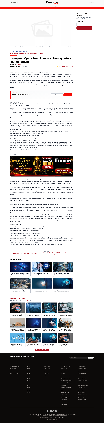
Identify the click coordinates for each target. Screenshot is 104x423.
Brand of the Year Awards (65, 366)
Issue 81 (28, 371)
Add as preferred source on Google (66, 66)
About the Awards (47, 364)
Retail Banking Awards (82, 402)
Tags (63, 417)
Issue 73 (28, 385)
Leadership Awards (81, 366)
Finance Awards (64, 404)
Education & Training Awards (66, 387)
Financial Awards (81, 397)
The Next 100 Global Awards (83, 380)
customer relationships (33, 76)
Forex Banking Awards (65, 392)
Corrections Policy (81, 390)
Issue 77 (28, 378)
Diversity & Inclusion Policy (82, 394)
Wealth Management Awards (83, 382)
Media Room (46, 373)
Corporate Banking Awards (65, 382)
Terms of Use (12, 375)
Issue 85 (28, 364)
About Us (11, 364)
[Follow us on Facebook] (52, 419)
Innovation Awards (64, 394)
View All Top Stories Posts (42, 349)
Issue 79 (28, 375)
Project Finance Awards (82, 371)
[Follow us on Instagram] (50, 419)
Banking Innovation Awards (65, 401)
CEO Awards (63, 373)
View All (28, 392)
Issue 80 (28, 373)
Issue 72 (28, 387)
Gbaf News (19, 64)
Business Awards (64, 368)
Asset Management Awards (66, 364)
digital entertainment (33, 137)
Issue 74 (28, 383)
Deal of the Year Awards (65, 378)
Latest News (12, 371)
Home (11, 53)
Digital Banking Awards (65, 402)
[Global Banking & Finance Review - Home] (52, 2)
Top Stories (16, 53)
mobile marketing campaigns (59, 131)
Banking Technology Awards (66, 371)
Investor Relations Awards (82, 364)
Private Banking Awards (82, 399)
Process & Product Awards (82, 373)
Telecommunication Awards (83, 375)
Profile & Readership (13, 368)
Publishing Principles (81, 387)
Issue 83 (28, 368)
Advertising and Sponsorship (15, 366)
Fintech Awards (64, 385)
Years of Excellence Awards (83, 385)
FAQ (45, 375)
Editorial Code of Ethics (82, 392)
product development (41, 114)
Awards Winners (47, 368)
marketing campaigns (60, 226)
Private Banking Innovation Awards (84, 401)
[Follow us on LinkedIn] (54, 419)
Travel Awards (80, 383)
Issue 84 (28, 366)
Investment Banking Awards (66, 397)
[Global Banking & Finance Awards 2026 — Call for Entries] (41, 166)
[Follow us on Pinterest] (47, 419)
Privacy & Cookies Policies (14, 373)
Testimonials (46, 371)
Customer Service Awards (65, 375)
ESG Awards (63, 390)
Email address (71, 355)
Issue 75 (28, 382)
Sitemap (59, 417)
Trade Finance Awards (82, 378)
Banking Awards (64, 399)
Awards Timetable (47, 366)
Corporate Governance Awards (66, 380)
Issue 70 (28, 390)
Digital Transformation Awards (66, 383)
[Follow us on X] (56, 419)
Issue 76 (28, 380)
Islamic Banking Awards (82, 368)
